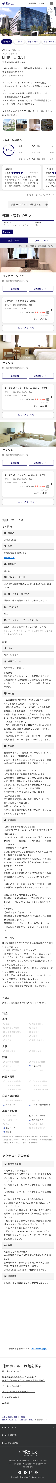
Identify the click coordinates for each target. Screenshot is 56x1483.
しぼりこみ (7, 232)
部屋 (14, 240)
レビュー (19, 41)
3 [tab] (28, 357)
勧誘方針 (12, 1461)
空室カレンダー (41, 288)
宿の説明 (6, 41)
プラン (42, 240)
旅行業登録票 (28, 1467)
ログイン (43, 3)
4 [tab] (29, 357)
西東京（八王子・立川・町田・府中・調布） (23, 1380)
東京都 (30, 1376)
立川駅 (5, 1402)
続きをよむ (12, 114)
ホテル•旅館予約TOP (9, 1417)
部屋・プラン (33, 41)
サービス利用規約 (23, 1461)
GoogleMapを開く (39, 1348)
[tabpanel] (28, 21)
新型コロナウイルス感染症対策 (26, 204)
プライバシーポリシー (39, 1461)
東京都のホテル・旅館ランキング (18, 1391)
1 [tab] (26, 270)
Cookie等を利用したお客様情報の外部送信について (28, 1464)
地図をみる (9, 557)
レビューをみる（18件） (39, 194)
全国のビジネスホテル (13, 1376)
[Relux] (8, 2)
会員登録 (32, 3)
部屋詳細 (15, 288)
